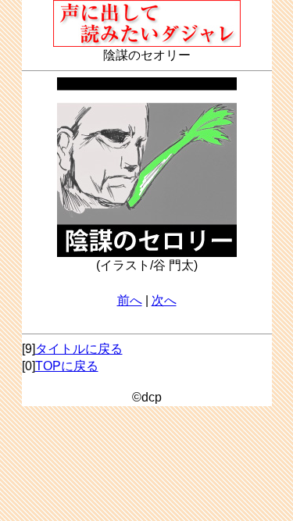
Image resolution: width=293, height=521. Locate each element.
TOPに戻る (66, 366)
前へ (129, 300)
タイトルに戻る (79, 348)
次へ (164, 300)
